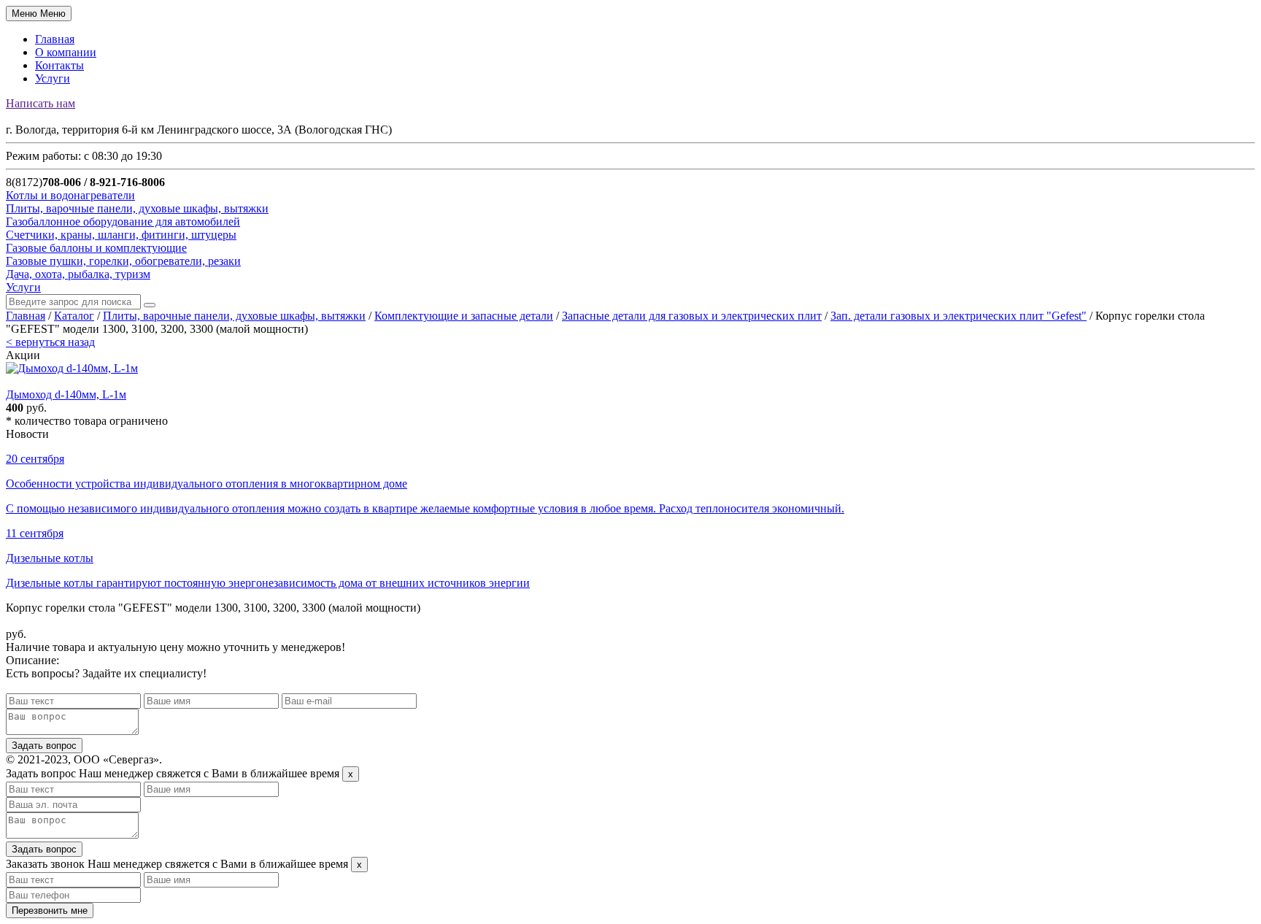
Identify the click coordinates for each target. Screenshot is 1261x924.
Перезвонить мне (50, 910)
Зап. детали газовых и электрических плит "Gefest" (958, 315)
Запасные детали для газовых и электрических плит (692, 315)
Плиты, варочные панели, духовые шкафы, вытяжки (234, 315)
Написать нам (40, 103)
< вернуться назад (50, 342)
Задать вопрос (44, 745)
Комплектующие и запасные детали (463, 315)
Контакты (59, 65)
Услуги (52, 78)
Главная (54, 39)
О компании (65, 52)
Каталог (74, 315)
